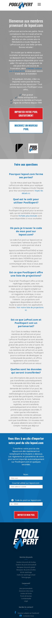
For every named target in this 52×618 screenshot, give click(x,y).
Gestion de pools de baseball (26, 565)
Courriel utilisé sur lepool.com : (26, 483)
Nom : (26, 474)
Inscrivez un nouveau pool (26, 127)
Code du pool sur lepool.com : (28, 500)
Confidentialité (26, 599)
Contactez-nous (28, 616)
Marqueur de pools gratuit (26, 567)
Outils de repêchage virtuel (26, 575)
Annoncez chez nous (26, 591)
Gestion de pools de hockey (26, 562)
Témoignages (26, 577)
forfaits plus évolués (28, 215)
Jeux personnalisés (26, 588)
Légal (26, 601)
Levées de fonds (26, 593)
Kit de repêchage (26, 572)
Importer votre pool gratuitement (26, 113)
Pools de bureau (26, 596)
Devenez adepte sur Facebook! (28, 613)
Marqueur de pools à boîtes (26, 570)
